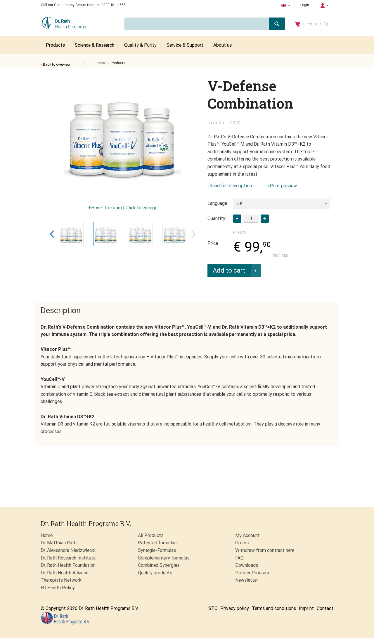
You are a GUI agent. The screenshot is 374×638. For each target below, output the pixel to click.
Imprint (306, 608)
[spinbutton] (251, 218)
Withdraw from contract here (264, 550)
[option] (123, 135)
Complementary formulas (163, 558)
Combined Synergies (158, 565)
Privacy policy (234, 608)
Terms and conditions (274, 608)
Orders (242, 542)
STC (212, 608)
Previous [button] (52, 234)
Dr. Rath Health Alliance (64, 573)
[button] (265, 219)
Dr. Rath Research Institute (68, 558)
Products (118, 63)
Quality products (155, 573)
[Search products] (277, 24)
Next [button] (193, 234)
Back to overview (56, 64)
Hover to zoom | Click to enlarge (124, 207)
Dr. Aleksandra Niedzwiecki (68, 550)
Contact (325, 608)
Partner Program (252, 573)
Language (217, 203)
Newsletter (246, 580)
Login (304, 5)
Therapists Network (61, 580)
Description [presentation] (61, 310)
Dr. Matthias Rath (59, 542)
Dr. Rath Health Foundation (68, 565)
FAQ (239, 558)
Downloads (246, 565)
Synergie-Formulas (157, 550)
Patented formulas (157, 542)
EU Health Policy (58, 587)
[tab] (61, 311)
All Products (150, 535)
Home (101, 63)
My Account (247, 535)
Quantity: (216, 218)
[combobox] (281, 203)
